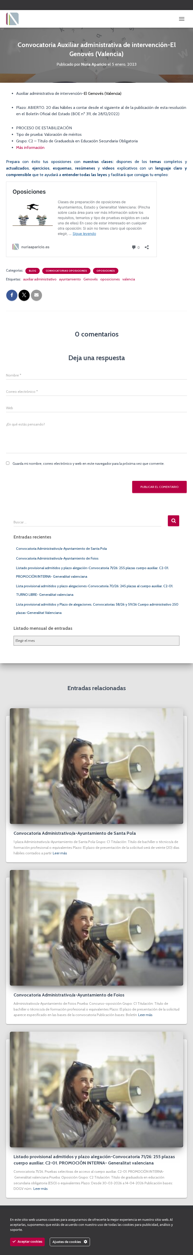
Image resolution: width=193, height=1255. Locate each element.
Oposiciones (105, 270)
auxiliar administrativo (40, 279)
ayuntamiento (70, 279)
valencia (128, 279)
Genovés (90, 279)
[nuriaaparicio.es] (14, 19)
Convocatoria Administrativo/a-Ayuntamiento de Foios (57, 558)
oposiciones (110, 279)
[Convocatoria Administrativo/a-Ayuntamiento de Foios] (96, 927)
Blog (32, 270)
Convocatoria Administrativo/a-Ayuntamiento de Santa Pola (61, 548)
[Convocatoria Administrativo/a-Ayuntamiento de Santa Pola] (96, 765)
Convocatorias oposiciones (66, 270)
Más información (30, 147)
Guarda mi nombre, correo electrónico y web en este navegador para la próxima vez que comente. (88, 463)
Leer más (60, 853)
